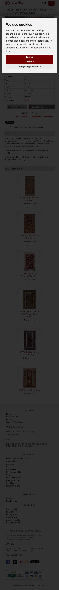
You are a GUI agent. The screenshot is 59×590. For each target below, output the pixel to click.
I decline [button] (29, 61)
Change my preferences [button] (29, 66)
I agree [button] (29, 57)
